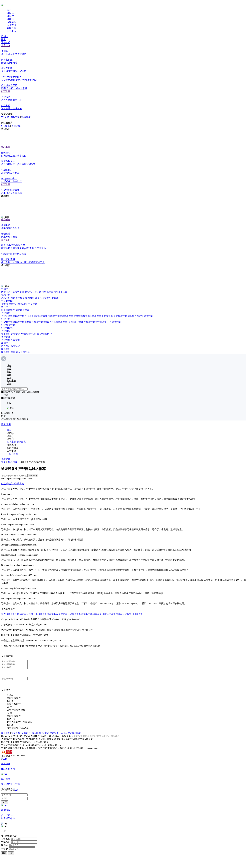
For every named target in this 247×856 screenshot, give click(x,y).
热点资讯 (5, 346)
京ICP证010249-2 (110, 736)
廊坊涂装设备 (67, 614)
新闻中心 (5, 343)
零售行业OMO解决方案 (55, 322)
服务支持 (11, 25)
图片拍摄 (15, 117)
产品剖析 (5, 298)
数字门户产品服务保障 (12, 292)
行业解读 (53, 298)
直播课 (4, 304)
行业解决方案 (8, 325)
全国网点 (15, 352)
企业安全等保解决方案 (12, 316)
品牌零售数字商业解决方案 (87, 316)
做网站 (10, 13)
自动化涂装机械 (25, 614)
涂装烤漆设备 (108, 614)
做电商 (10, 19)
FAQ (52, 334)
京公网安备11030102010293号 (86, 736)
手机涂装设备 (95, 614)
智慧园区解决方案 (34, 322)
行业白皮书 (7, 328)
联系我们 (5, 349)
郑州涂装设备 (136, 614)
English (63, 733)
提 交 (4, 802)
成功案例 (11, 22)
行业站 (45, 733)
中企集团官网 (74, 733)
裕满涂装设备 (122, 614)
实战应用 (5, 295)
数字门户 (5, 45)
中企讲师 (32, 304)
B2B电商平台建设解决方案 (81, 322)
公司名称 (5, 839)
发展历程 (25, 334)
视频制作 (25, 117)
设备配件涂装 (81, 614)
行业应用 (5, 319)
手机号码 (5, 842)
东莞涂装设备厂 (9, 614)
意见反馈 (15, 733)
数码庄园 (34, 334)
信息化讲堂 (47, 292)
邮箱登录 (54, 733)
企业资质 (5, 340)
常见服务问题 (60, 292)
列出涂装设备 (40, 614)
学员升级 (22, 304)
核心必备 (5, 147)
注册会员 (5, 42)
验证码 (4, 849)
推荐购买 (5, 91)
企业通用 (5, 313)
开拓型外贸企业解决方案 (114, 316)
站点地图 (36, 733)
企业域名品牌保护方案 (12, 483)
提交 (11, 853)
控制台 (4, 36)
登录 (3, 39)
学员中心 (13, 304)
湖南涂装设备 (54, 614)
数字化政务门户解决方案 (108, 322)
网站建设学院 (22, 310)
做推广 (10, 16)
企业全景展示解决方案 (36, 316)
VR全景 (5, 117)
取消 (4, 853)
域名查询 (33, 476)
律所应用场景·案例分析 (22, 298)
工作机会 (25, 352)
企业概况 (5, 331)
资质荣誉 (5, 337)
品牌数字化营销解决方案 (60, 316)
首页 (9, 10)
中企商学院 (7, 301)
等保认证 (15, 125)
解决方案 (11, 28)
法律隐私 (44, 334)
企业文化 (15, 334)
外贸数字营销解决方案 (12, 322)
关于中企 (11, 31)
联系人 (4, 845)
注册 (8, 424)
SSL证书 (5, 125)
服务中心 (29, 292)
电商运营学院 (8, 310)
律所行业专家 (42, 298)
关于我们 (5, 334)
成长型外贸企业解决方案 (140, 316)
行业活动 (15, 346)
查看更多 (5, 459)
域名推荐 (12, 462)
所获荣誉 (15, 340)
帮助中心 (5, 289)
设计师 (37, 292)
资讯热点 (21, 442)
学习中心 (5, 307)
